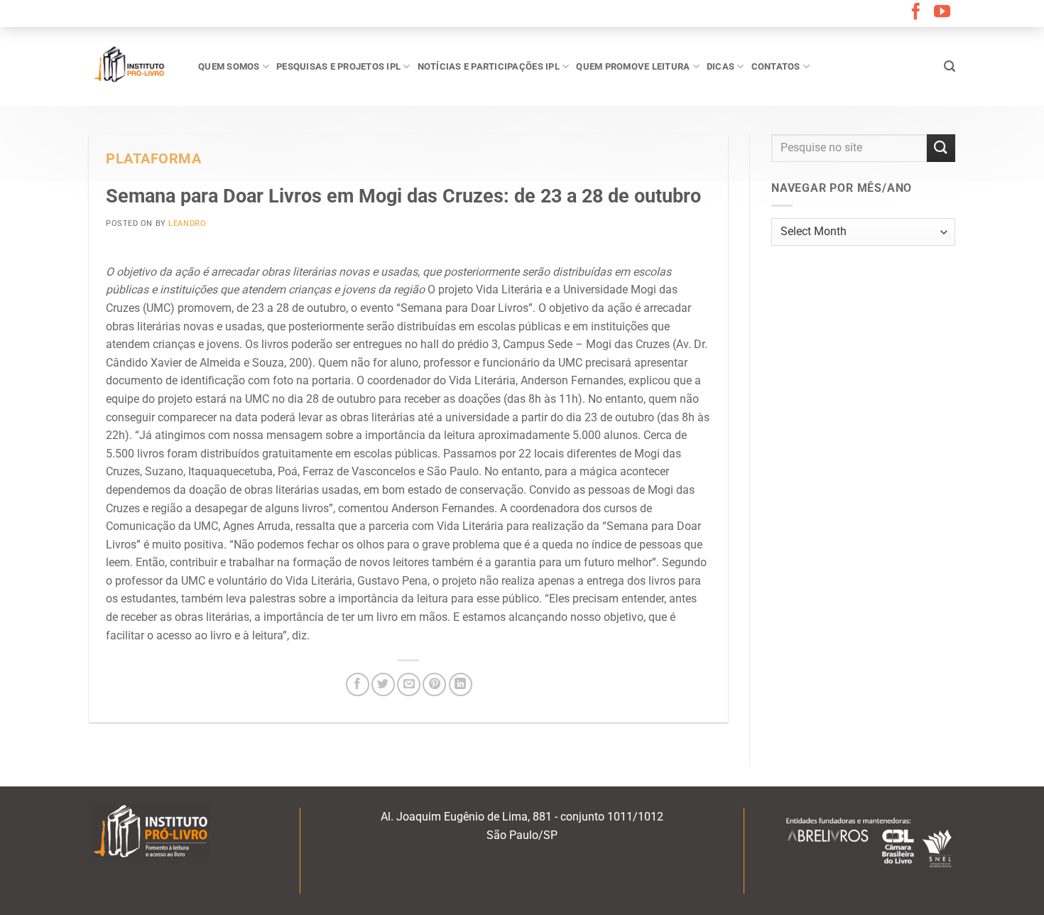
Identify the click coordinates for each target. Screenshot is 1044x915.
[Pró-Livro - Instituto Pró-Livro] (133, 66)
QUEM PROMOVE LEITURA (633, 66)
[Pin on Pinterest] (434, 684)
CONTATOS (775, 66)
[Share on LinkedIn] (460, 684)
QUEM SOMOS (229, 66)
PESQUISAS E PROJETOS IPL (338, 66)
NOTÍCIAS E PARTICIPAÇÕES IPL (489, 66)
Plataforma (154, 158)
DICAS (720, 66)
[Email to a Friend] (408, 684)
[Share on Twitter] (383, 684)
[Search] (949, 66)
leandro (187, 223)
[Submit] (941, 148)
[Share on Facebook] (357, 684)
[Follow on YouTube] (942, 13)
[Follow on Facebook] (916, 13)
